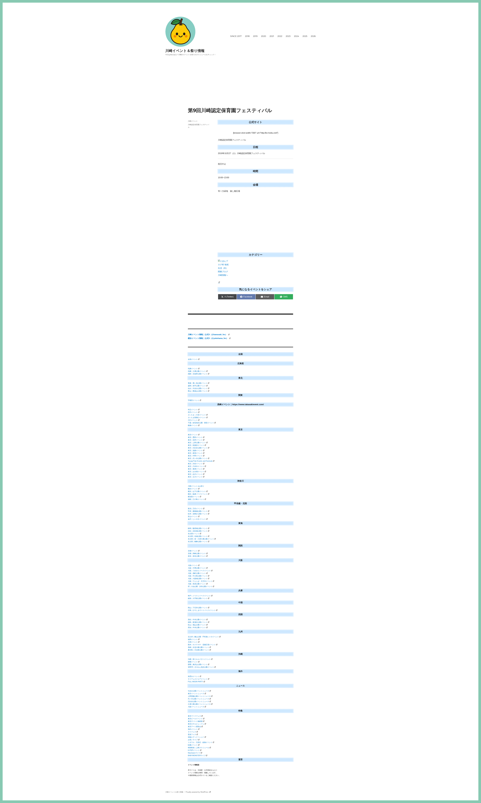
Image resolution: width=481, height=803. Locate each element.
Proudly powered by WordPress (197, 792)
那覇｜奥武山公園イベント (197, 664)
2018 (247, 36)
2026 (313, 36)
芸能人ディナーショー (196, 737)
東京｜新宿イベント (195, 453)
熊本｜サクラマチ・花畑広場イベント (202, 645)
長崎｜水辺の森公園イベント (198, 647)
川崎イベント (193, 121)
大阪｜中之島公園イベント (197, 576)
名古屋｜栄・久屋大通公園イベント (201, 539)
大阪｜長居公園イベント (197, 584)
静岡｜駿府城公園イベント (197, 528)
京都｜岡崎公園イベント (197, 553)
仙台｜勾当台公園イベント (197, 388)
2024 (296, 36)
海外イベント (193, 729)
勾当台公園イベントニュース (198, 691)
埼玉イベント (193, 410)
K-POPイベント (194, 750)
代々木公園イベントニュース (198, 699)
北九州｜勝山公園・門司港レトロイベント (203, 637)
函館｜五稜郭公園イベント (197, 374)
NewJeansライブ (194, 753)
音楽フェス (192, 734)
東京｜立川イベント (195, 477)
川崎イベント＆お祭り (196, 486)
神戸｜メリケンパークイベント (199, 596)
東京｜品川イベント (195, 474)
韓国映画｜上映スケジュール (198, 748)
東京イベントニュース (196, 694)
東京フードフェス (194, 716)
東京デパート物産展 (195, 721)
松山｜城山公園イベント (197, 625)
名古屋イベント (193, 534)
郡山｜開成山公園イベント (197, 391)
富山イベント (193, 516)
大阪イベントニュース (196, 707)
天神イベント (193, 642)
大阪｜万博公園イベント (197, 568)
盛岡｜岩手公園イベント (197, 386)
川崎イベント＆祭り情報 (185, 51)
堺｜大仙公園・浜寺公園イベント (200, 586)
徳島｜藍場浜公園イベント (197, 622)
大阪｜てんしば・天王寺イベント (200, 581)
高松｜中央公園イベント (197, 619)
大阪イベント (193, 565)
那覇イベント (193, 662)
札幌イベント (193, 369)
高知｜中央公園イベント (197, 627)
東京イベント (193, 435)
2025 (305, 36)
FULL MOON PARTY (195, 682)
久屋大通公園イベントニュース (199, 704)
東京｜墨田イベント (195, 437)
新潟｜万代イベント (195, 508)
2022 (279, 36)
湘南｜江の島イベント (196, 499)
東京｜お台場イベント (196, 471)
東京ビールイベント (195, 719)
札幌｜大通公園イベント (197, 371)
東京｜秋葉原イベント (196, 445)
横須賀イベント (193, 497)
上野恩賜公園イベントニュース (199, 696)
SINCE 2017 (236, 36)
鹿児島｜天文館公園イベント (198, 650)
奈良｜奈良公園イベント (197, 556)
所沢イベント (193, 412)
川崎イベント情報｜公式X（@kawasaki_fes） (208, 334)
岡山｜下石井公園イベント (197, 608)
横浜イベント (193, 489)
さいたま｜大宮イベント (197, 415)
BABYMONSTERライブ (196, 755)
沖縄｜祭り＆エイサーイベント (199, 659)
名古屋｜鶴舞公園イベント (197, 541)
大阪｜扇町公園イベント (197, 573)
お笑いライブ (193, 740)
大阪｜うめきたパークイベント (199, 571)
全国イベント (193, 359)
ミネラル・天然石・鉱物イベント (200, 742)
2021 (272, 36)
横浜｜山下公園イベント (197, 491)
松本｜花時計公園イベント (197, 514)
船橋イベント (193, 425)
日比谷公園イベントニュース (198, 701)
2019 (255, 36)
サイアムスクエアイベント (197, 679)
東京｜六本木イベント (196, 466)
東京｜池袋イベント (195, 450)
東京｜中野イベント (195, 456)
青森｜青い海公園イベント (197, 383)
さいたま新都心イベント (197, 417)
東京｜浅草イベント (195, 440)
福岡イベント (193, 639)
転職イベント (193, 745)
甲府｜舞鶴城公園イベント (197, 511)
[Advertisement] (240, 88)
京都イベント (193, 551)
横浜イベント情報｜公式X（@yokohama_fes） (208, 338)
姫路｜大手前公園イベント (197, 598)
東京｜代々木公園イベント (197, 458)
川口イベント (193, 420)
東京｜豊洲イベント (195, 469)
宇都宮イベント (193, 400)
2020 (263, 36)
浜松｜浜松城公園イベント (197, 531)
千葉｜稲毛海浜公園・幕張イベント (201, 423)
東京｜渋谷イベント (195, 464)
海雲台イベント (193, 676)
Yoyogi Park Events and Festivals (200, 461)
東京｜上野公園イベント (197, 443)
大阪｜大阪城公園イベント (197, 578)
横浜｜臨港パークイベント (197, 494)
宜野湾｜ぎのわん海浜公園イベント (201, 667)
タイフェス (192, 732)
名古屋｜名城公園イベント (197, 536)
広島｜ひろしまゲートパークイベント (202, 610)
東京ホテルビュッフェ (196, 724)
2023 (288, 36)
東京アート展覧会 (194, 726)
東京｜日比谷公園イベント (197, 448)
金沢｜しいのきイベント (197, 519)
